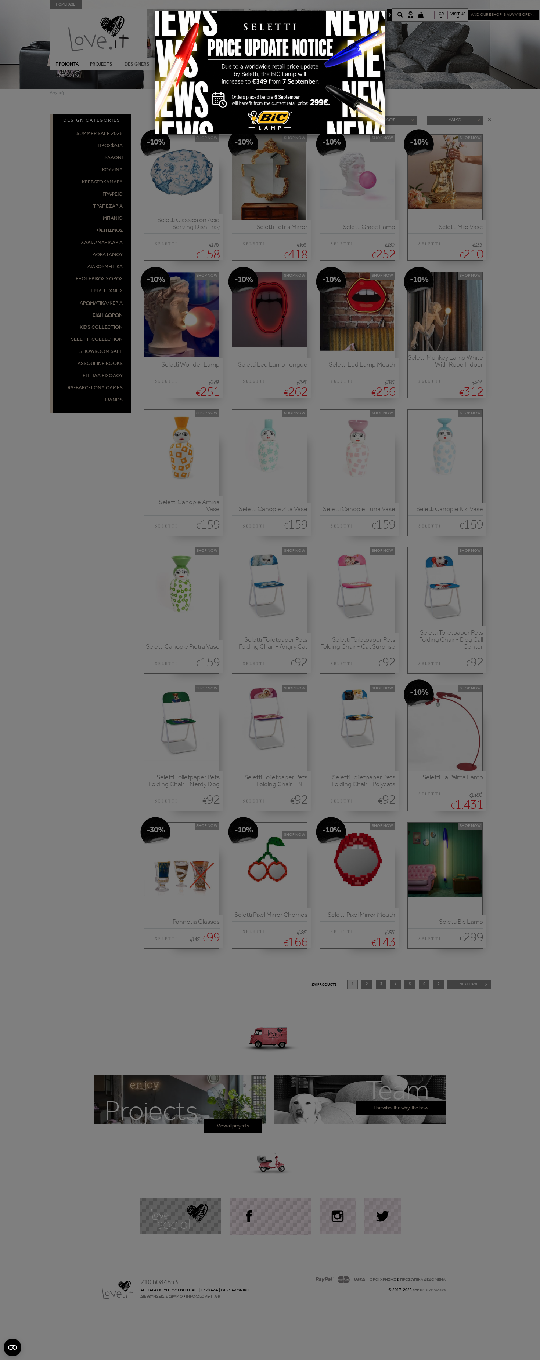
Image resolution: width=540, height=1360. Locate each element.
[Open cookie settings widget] (12, 1347)
